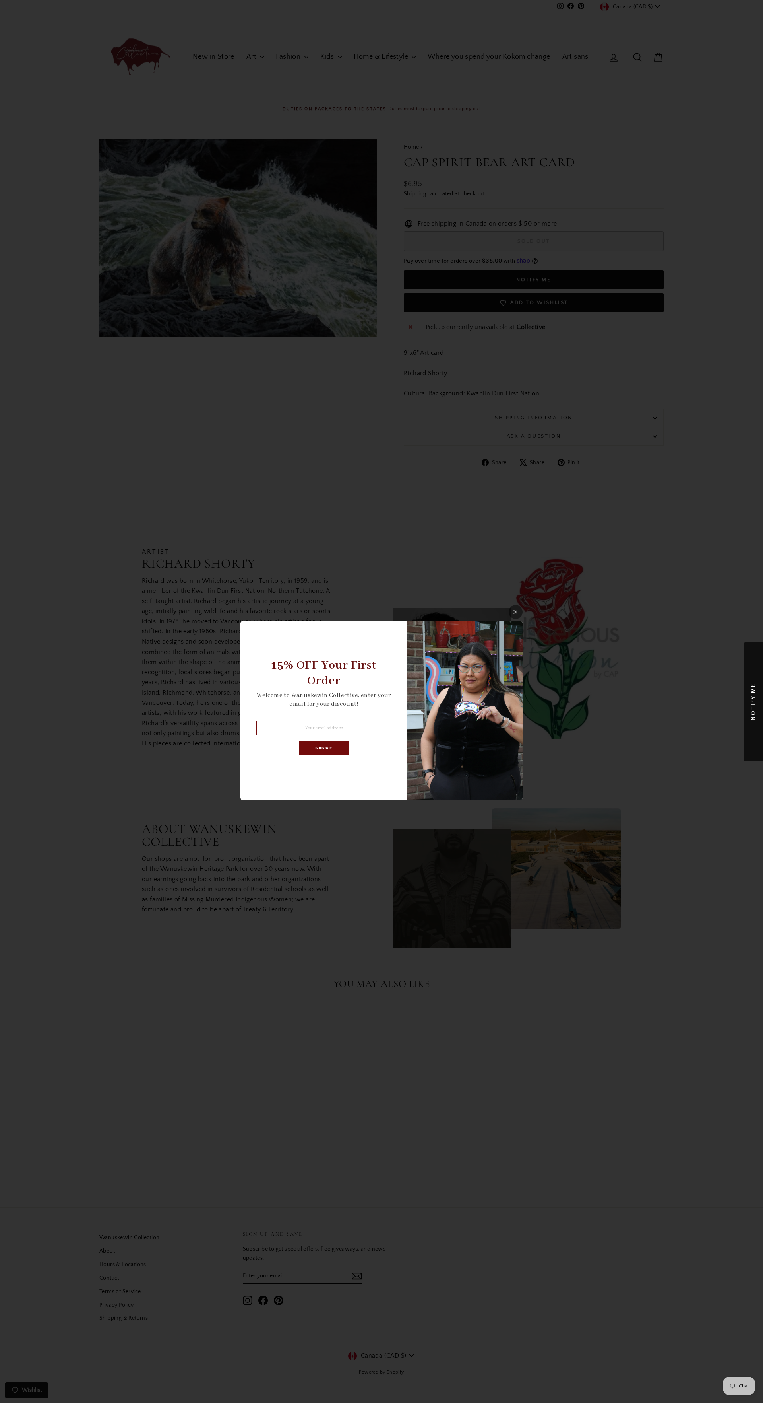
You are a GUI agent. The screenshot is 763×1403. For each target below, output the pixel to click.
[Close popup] (516, 612)
